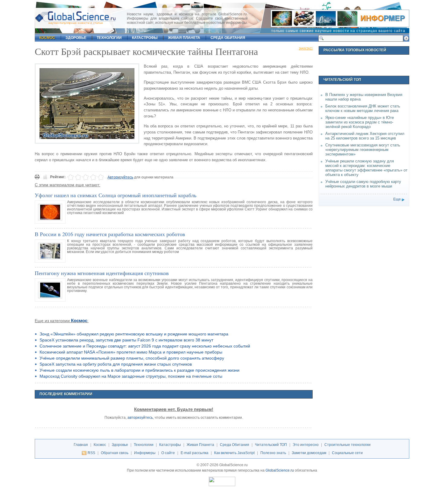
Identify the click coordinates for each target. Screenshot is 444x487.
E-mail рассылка (194, 453)
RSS (91, 453)
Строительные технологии (347, 445)
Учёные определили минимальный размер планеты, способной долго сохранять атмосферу (132, 358)
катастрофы (145, 38)
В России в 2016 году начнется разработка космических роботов (110, 234)
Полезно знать (273, 453)
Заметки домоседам (309, 453)
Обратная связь (114, 453)
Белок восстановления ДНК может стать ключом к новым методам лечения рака (362, 108)
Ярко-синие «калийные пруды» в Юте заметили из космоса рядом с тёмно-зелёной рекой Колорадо (359, 122)
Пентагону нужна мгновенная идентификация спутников (102, 273)
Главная (81, 445)
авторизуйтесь (140, 417)
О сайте (168, 453)
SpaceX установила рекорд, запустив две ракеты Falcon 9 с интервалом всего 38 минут (126, 340)
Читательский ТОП (271, 445)
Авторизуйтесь (120, 177)
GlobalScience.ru (279, 470)
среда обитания (228, 38)
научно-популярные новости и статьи (75, 22)
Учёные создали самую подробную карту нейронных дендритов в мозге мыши (363, 183)
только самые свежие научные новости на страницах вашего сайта (338, 31)
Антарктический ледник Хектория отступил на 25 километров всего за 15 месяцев (364, 135)
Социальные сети (347, 453)
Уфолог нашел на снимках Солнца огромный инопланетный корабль (115, 195)
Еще (397, 199)
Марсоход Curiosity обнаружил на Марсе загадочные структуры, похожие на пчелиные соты (131, 376)
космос (47, 38)
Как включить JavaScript (234, 453)
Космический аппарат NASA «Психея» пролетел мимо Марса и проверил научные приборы (131, 352)
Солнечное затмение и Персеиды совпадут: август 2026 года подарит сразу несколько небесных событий (145, 346)
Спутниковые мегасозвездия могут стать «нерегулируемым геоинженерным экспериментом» (362, 149)
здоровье (76, 38)
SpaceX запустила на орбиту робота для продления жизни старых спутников (116, 364)
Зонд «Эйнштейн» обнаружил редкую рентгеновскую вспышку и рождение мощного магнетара (134, 334)
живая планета (184, 38)
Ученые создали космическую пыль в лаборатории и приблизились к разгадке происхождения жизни (140, 370)
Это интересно (306, 445)
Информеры (145, 453)
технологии (109, 38)
